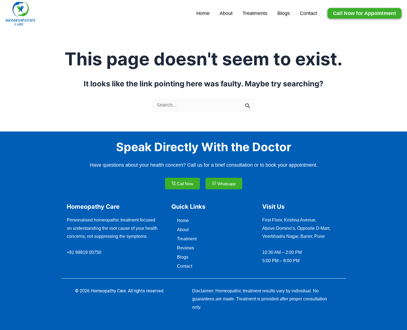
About (226, 13)
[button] (364, 13)
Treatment (187, 238)
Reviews (185, 248)
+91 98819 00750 (84, 252)
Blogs (283, 13)
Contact (308, 13)
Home (203, 13)
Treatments (255, 13)
